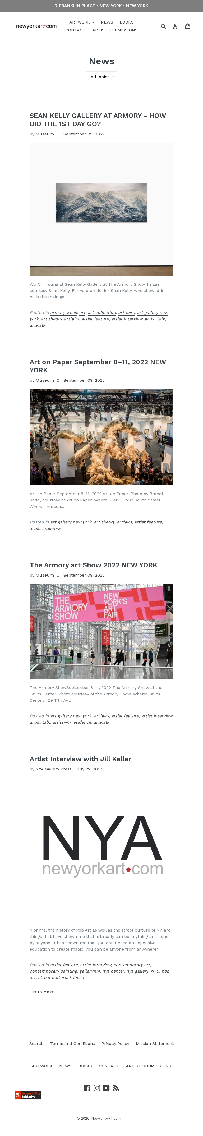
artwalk (37, 325)
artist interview (126, 318)
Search (36, 1043)
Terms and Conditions (72, 1043)
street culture (52, 977)
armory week (63, 312)
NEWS (107, 22)
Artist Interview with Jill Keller (80, 759)
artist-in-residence (71, 722)
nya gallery (137, 971)
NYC (155, 971)
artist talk (155, 318)
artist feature (95, 318)
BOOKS (127, 22)
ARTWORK (80, 22)
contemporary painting (53, 971)
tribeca (76, 977)
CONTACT (75, 30)
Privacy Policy (115, 1043)
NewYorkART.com (106, 1118)
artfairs (71, 318)
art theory (51, 318)
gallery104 (89, 971)
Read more (43, 992)
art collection (102, 312)
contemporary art (131, 964)
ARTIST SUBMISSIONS (115, 30)
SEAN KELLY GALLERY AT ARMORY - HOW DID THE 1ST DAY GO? (98, 120)
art (82, 312)
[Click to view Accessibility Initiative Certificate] (28, 1097)
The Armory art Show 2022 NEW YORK (93, 565)
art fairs (126, 312)
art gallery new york (70, 521)
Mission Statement (155, 1043)
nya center (113, 971)
